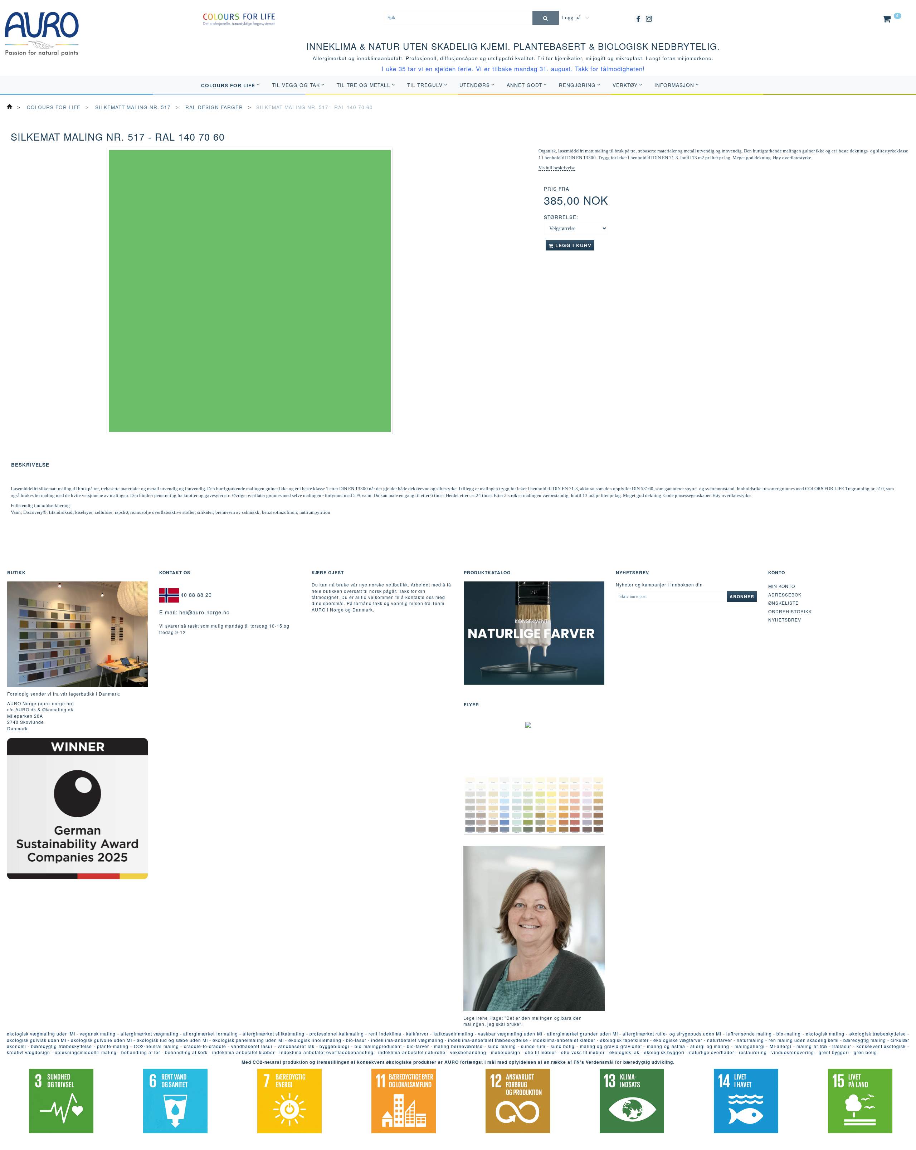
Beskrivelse (30, 464)
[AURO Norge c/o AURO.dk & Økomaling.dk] (42, 28)
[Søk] (545, 18)
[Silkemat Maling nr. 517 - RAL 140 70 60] (249, 291)
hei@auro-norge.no (204, 612)
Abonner (742, 596)
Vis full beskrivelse (557, 167)
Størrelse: (561, 217)
